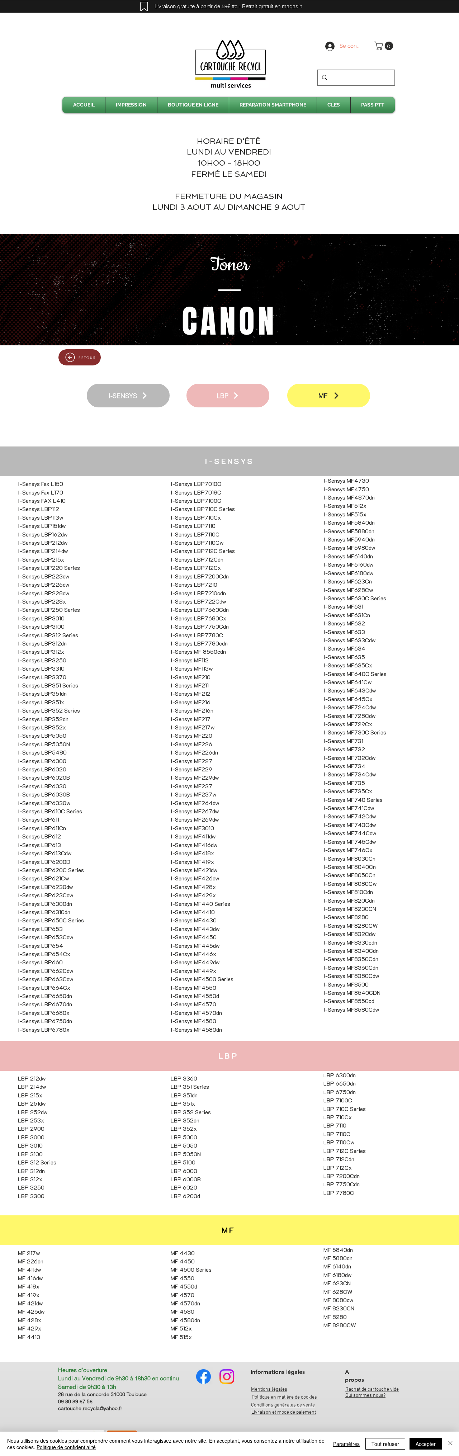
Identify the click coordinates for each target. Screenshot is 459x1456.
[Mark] (144, 6)
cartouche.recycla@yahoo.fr (90, 1408)
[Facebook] (203, 1376)
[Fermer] (450, 1443)
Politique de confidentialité (66, 1447)
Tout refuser (385, 1443)
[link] (384, 46)
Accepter (426, 1443)
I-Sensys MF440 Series (200, 903)
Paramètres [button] (346, 1443)
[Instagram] (227, 1376)
